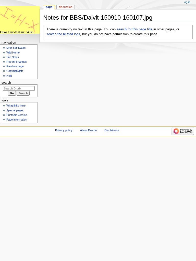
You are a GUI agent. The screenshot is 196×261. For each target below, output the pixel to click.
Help (9, 75)
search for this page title (134, 29)
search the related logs (63, 34)
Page (49, 6)
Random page (15, 66)
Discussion (65, 6)
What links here (16, 105)
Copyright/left (14, 70)
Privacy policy (63, 130)
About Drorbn (88, 130)
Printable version (16, 114)
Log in (187, 2)
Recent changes (16, 61)
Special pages (15, 110)
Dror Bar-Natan (16, 47)
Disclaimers (111, 130)
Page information (16, 119)
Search (6, 82)
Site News (12, 57)
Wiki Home (13, 52)
